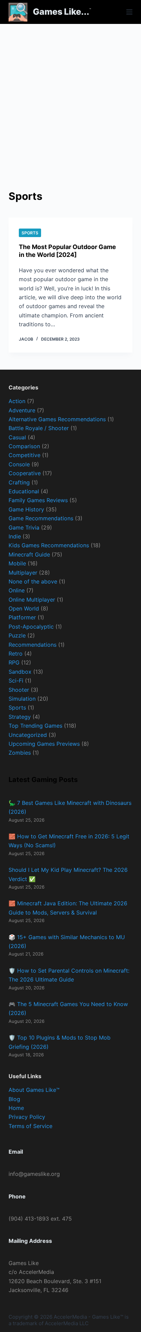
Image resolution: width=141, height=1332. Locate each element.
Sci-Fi (16, 680)
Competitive (24, 455)
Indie (15, 536)
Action (17, 401)
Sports (30, 232)
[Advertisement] (70, 97)
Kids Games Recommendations (49, 545)
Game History (26, 509)
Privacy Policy (27, 1116)
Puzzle (17, 635)
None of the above (33, 581)
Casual (17, 437)
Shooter (19, 689)
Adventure (22, 410)
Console (19, 464)
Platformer (22, 617)
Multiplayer (23, 572)
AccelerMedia (70, 1317)
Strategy (20, 716)
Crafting (19, 482)
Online (17, 590)
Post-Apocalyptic (31, 626)
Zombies (20, 752)
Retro (16, 653)
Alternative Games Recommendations (57, 419)
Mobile (17, 563)
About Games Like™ (34, 1089)
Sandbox (20, 671)
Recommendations (32, 644)
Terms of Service (30, 1126)
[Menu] (129, 12)
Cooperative (25, 473)
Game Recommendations (41, 518)
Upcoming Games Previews (44, 743)
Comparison (24, 446)
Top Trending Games (35, 725)
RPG (14, 662)
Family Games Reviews (38, 500)
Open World (24, 608)
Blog (14, 1099)
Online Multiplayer (32, 599)
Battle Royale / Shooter (39, 428)
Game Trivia (24, 527)
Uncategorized (28, 734)
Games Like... (61, 11)
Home (16, 1107)
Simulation (22, 698)
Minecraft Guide (29, 554)
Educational (24, 491)
